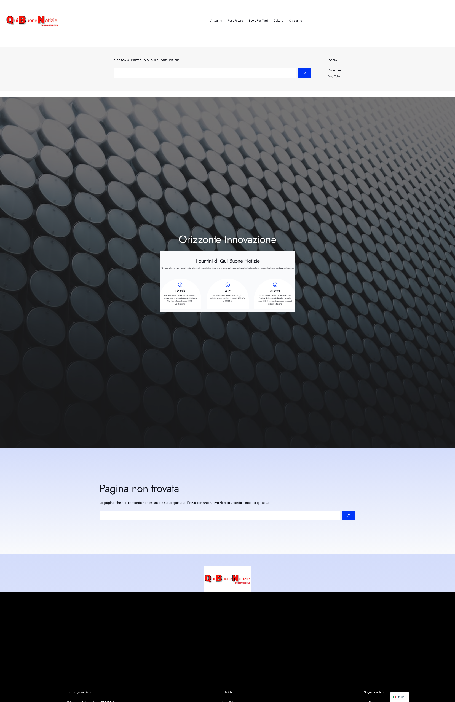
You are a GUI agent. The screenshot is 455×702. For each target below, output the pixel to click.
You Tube (334, 76)
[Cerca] (348, 515)
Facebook (334, 70)
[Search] (304, 73)
